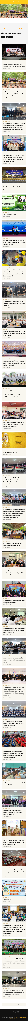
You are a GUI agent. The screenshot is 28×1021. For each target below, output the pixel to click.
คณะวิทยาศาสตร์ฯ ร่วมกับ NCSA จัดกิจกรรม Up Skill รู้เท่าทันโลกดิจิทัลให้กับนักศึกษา (14, 660)
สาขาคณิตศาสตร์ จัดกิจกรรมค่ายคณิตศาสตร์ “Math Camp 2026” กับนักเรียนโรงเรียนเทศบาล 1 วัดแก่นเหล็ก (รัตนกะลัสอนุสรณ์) (13, 273)
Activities (5, 329)
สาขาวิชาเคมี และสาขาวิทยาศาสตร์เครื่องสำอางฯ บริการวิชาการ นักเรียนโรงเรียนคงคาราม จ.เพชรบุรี (14, 630)
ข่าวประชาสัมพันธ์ (6, 62)
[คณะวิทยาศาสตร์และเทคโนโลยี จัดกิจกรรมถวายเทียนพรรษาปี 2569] (14, 536)
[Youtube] (15, 2)
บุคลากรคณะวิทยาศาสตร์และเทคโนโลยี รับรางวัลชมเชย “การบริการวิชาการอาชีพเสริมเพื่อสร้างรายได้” (14, 242)
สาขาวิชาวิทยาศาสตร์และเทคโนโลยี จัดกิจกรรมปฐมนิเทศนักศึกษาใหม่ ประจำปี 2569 (13, 872)
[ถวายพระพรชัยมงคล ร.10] (14, 444)
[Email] (18, 2)
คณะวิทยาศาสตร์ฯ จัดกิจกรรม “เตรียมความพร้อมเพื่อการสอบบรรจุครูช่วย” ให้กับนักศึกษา (14, 304)
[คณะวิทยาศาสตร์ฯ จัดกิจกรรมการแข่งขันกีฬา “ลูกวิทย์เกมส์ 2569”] (14, 594)
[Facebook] (9, 2)
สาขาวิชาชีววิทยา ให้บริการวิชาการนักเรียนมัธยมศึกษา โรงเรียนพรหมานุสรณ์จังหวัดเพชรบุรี (13, 813)
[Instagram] (13, 2)
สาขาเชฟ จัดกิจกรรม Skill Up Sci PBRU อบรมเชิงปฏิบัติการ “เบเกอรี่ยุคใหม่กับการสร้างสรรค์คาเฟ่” (14, 573)
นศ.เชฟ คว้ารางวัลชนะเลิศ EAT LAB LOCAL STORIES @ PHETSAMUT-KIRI (14, 65)
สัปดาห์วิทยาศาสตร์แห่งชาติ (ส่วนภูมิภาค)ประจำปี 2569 (12, 188)
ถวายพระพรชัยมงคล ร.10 (10, 452)
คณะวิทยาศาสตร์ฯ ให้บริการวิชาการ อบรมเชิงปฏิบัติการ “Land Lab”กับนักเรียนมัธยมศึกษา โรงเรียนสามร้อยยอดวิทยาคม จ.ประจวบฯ (14, 481)
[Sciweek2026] (14, 892)
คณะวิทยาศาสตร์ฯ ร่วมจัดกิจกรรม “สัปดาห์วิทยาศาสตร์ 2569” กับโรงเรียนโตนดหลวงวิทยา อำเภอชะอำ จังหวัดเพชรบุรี (13, 95)
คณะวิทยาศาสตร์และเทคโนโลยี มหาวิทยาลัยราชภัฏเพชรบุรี (17, 1018)
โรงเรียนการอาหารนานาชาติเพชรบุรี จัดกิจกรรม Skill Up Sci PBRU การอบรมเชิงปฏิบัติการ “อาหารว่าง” (13, 425)
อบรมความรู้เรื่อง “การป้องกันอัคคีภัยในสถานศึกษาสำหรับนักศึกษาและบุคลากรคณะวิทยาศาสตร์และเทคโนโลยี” (13, 993)
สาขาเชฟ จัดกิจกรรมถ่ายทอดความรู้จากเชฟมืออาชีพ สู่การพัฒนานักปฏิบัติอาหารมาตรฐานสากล (14, 333)
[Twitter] (11, 2)
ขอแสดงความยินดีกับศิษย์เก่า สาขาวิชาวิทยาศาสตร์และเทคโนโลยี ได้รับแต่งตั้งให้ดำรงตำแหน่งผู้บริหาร (14, 842)
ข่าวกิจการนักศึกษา (6, 541)
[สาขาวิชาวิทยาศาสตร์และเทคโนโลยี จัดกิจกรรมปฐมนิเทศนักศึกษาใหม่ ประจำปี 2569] (14, 864)
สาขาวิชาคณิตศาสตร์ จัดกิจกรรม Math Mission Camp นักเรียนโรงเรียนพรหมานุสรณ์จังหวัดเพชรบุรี (14, 363)
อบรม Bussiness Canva (9, 215)
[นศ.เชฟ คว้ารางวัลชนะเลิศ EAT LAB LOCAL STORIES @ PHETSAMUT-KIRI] (14, 57)
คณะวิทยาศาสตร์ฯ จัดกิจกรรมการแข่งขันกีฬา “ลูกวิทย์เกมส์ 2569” (14, 602)
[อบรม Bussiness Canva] (14, 207)
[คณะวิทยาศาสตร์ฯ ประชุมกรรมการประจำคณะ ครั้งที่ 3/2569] (14, 776)
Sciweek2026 (7, 900)
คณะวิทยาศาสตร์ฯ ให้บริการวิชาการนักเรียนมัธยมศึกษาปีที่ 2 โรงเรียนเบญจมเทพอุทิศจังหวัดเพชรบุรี (14, 723)
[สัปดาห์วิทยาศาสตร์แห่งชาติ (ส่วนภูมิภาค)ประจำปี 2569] (14, 180)
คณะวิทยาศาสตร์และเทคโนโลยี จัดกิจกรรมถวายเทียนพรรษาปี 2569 (12, 544)
